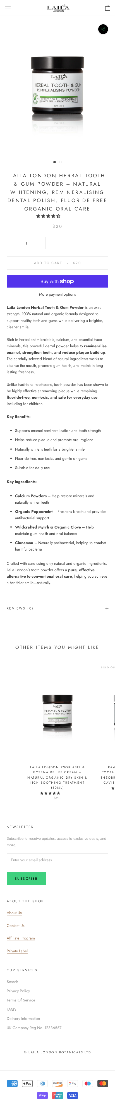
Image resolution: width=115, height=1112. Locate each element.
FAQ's (11, 1009)
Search (12, 981)
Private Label (17, 951)
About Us (14, 912)
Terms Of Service (21, 1000)
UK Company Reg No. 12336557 (34, 1027)
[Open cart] (107, 8)
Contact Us (16, 925)
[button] (48, 216)
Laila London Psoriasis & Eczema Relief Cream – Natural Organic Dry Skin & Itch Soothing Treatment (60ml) (57, 777)
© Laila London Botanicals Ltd (57, 1052)
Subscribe (26, 878)
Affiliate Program (21, 938)
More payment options (57, 294)
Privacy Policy (18, 991)
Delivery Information (23, 1018)
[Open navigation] (8, 8)
